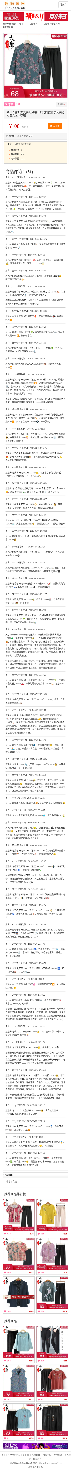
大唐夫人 (33, 24)
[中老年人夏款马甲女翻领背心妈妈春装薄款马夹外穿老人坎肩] (18, 1381)
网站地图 (47, 1455)
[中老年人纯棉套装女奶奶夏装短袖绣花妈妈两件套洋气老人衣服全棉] (18, 1420)
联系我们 (37, 1459)
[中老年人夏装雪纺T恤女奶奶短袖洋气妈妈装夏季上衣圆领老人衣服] (52, 1293)
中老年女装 (8, 27)
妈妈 (26, 136)
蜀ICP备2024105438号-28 (50, 1463)
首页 (21, 24)
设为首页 (58, 1455)
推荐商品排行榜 (15, 1194)
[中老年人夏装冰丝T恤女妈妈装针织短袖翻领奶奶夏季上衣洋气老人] (18, 1215)
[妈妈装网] (35, 5)
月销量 (61, 104)
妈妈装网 (23, 1463)
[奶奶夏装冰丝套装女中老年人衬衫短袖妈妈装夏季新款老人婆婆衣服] (18, 1254)
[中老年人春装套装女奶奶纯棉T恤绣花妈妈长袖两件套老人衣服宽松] (18, 1342)
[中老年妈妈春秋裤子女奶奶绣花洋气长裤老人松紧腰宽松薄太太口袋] (52, 1420)
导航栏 (63, 4)
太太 (31, 136)
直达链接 (55, 126)
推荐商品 (10, 1321)
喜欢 (10, 104)
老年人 (20, 136)
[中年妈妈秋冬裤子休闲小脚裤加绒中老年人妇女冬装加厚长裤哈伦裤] (52, 1342)
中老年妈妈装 (14, 1455)
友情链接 (36, 1455)
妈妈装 (26, 1455)
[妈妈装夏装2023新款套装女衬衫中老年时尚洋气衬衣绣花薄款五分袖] (52, 1215)
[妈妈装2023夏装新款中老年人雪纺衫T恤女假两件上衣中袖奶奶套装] (52, 1254)
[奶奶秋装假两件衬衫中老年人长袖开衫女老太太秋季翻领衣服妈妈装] (18, 1293)
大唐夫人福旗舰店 (51, 24)
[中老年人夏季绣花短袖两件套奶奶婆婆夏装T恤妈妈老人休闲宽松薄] (52, 1381)
